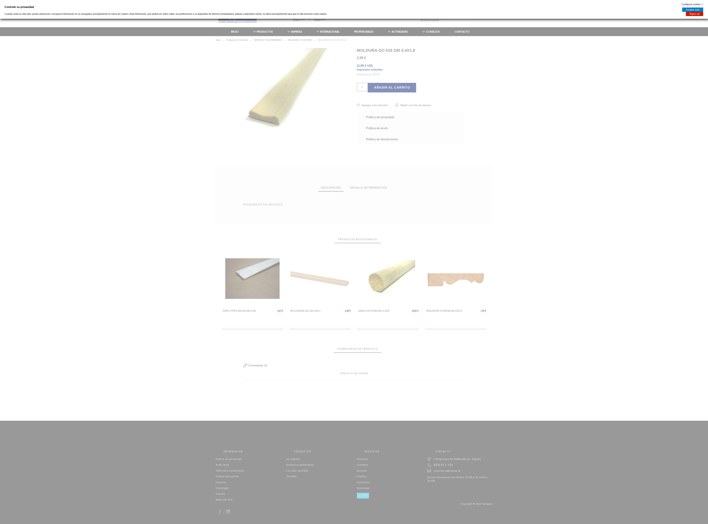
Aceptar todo (693, 9)
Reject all (695, 14)
